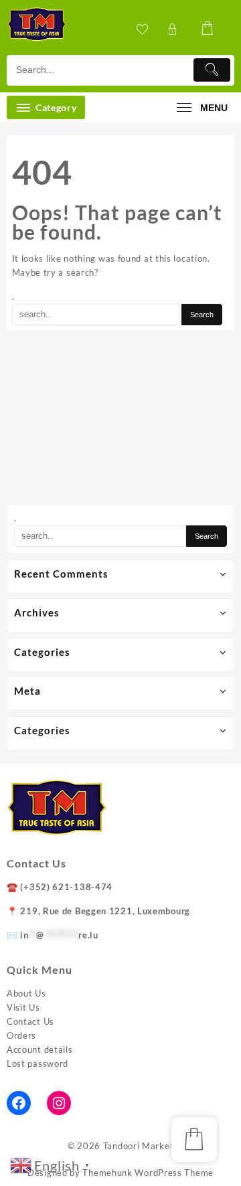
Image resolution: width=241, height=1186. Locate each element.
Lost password (37, 1063)
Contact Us (30, 1021)
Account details (40, 1049)
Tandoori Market (138, 1145)
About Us (26, 993)
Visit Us (23, 1007)
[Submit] (211, 70)
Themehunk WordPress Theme (148, 1172)
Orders (21, 1035)
